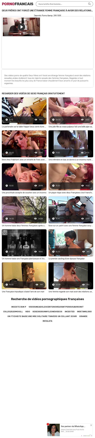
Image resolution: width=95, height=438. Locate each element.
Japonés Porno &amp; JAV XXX (47, 15)
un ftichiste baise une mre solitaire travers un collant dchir (42, 316)
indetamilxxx (84, 311)
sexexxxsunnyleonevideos (47, 311)
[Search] (89, 3)
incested (70, 311)
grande (83, 316)
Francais (17, 4)
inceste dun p (18, 307)
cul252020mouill (13, 311)
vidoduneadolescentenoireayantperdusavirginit (56, 307)
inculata (47, 321)
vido (27, 311)
